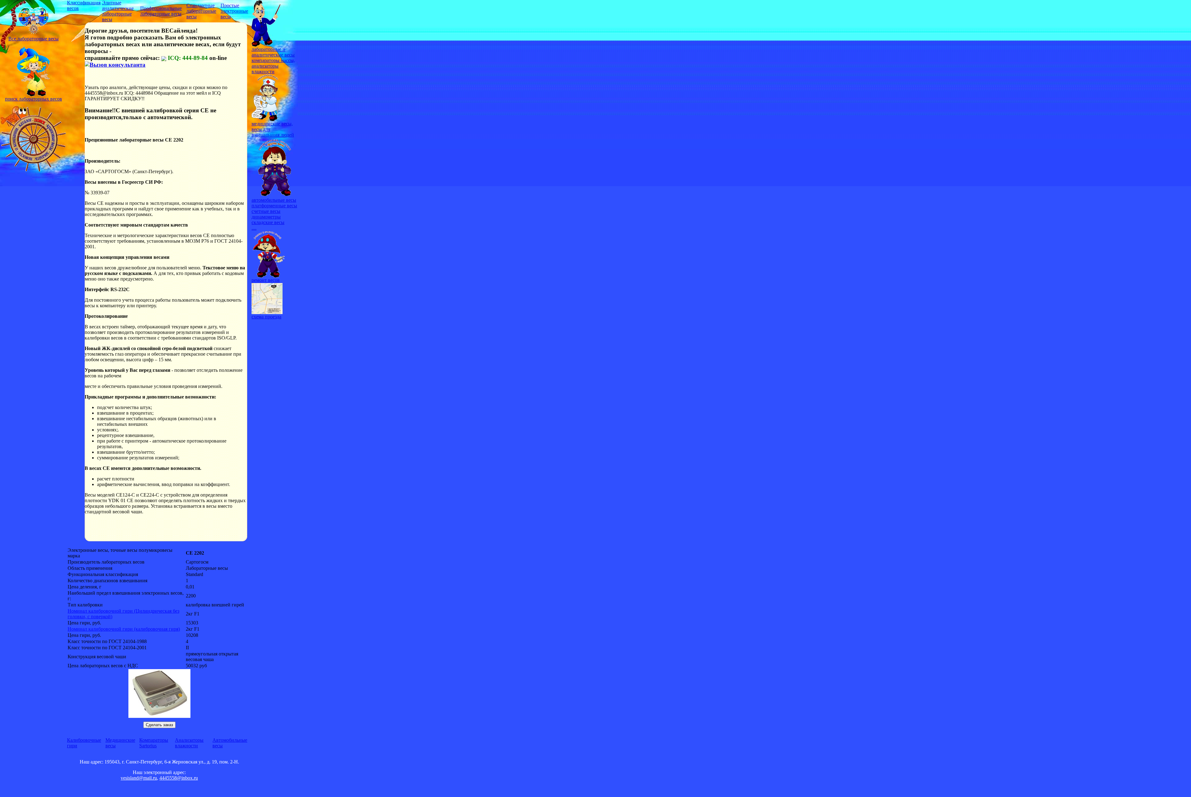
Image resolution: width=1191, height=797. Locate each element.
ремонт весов (266, 280)
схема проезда (266, 316)
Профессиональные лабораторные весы (161, 11)
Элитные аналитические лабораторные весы (118, 11)
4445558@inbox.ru (178, 778)
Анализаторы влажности (189, 742)
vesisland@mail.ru (139, 778)
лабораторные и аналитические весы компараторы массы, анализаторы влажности (273, 60)
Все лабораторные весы (33, 38)
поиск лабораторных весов (33, 98)
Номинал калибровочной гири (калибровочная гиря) (124, 629)
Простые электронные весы (234, 11)
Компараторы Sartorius (153, 742)
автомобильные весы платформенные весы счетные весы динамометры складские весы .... (274, 214)
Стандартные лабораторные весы (201, 11)
